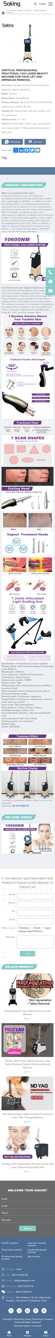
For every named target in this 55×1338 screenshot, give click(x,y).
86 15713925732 (21, 806)
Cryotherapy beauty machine (37, 1251)
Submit (27, 1228)
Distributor (24, 928)
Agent (48, 928)
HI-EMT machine (10, 1243)
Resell (37, 928)
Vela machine (34, 1256)
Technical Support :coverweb (27, 1326)
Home (20, 10)
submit (27, 953)
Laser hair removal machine (37, 1244)
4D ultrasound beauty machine (12, 1257)
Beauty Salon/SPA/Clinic (31, 931)
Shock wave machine (12, 1250)
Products (28, 10)
